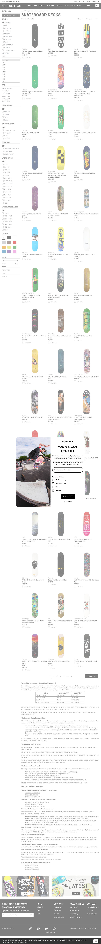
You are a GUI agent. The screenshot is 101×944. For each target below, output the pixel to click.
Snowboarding (61, 483)
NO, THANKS (68, 501)
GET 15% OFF (68, 496)
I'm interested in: (58, 477)
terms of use (12, 942)
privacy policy (24, 942)
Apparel (58, 490)
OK (96, 941)
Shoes (58, 487)
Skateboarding (61, 480)
